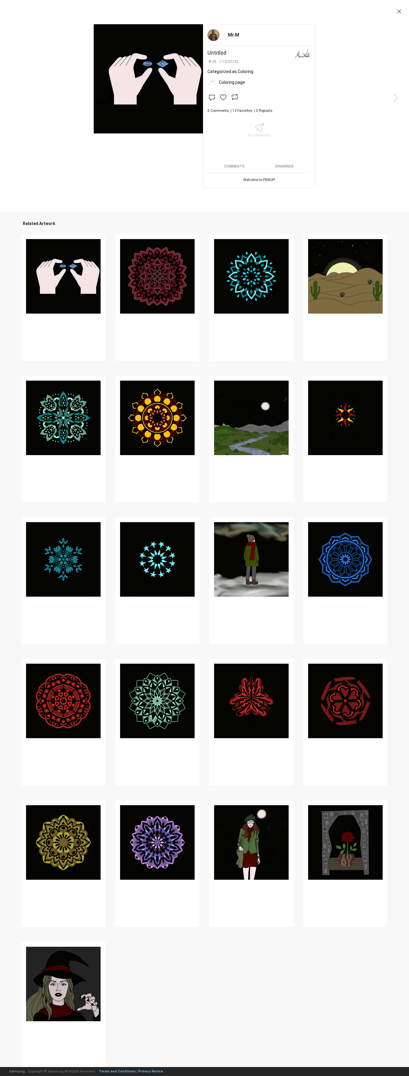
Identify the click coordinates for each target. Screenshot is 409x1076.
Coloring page (232, 82)
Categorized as (230, 71)
